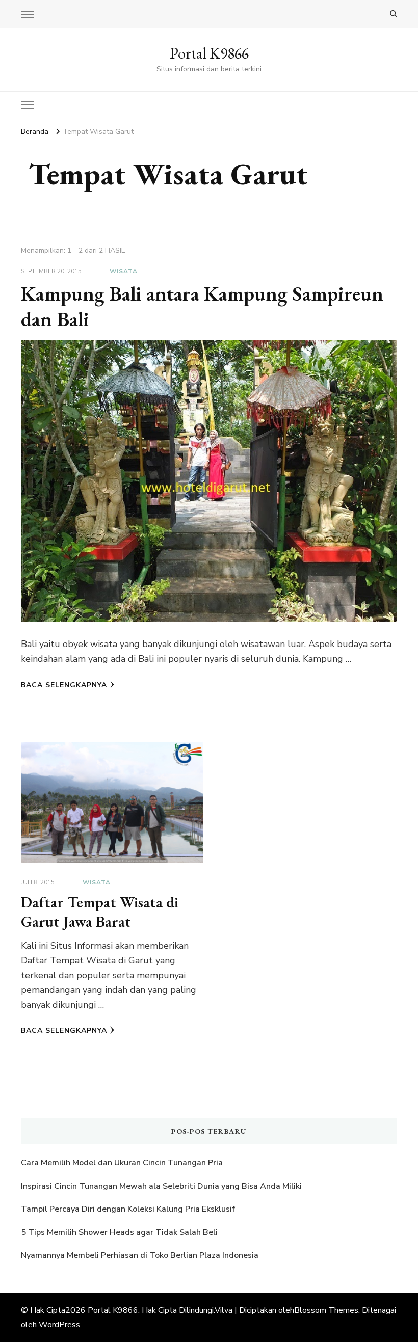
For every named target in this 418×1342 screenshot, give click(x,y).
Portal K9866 (209, 53)
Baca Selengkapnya (64, 685)
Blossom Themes (326, 1310)
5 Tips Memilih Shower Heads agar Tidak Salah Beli (119, 1232)
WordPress (59, 1324)
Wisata (124, 271)
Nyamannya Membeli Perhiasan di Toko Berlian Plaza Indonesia (140, 1255)
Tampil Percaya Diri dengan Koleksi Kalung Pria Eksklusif (128, 1209)
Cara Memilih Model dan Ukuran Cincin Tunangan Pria (122, 1162)
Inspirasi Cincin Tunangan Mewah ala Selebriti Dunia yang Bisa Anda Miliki (161, 1186)
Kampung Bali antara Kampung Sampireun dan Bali (202, 306)
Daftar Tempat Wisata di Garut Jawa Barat (99, 911)
